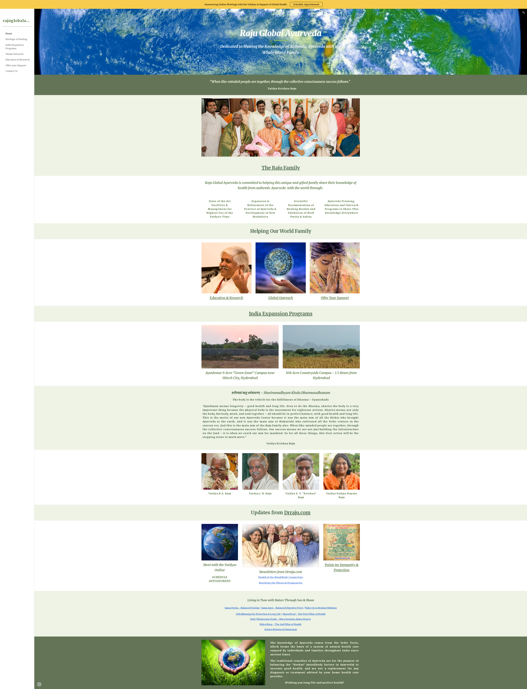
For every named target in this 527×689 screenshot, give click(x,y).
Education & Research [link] (17, 59)
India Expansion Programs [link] (14, 47)
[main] (280, 42)
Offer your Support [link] (15, 65)
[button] (523, 12)
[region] (263, 4)
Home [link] (8, 33)
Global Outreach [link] (14, 54)
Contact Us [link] (11, 71)
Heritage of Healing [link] (16, 39)
